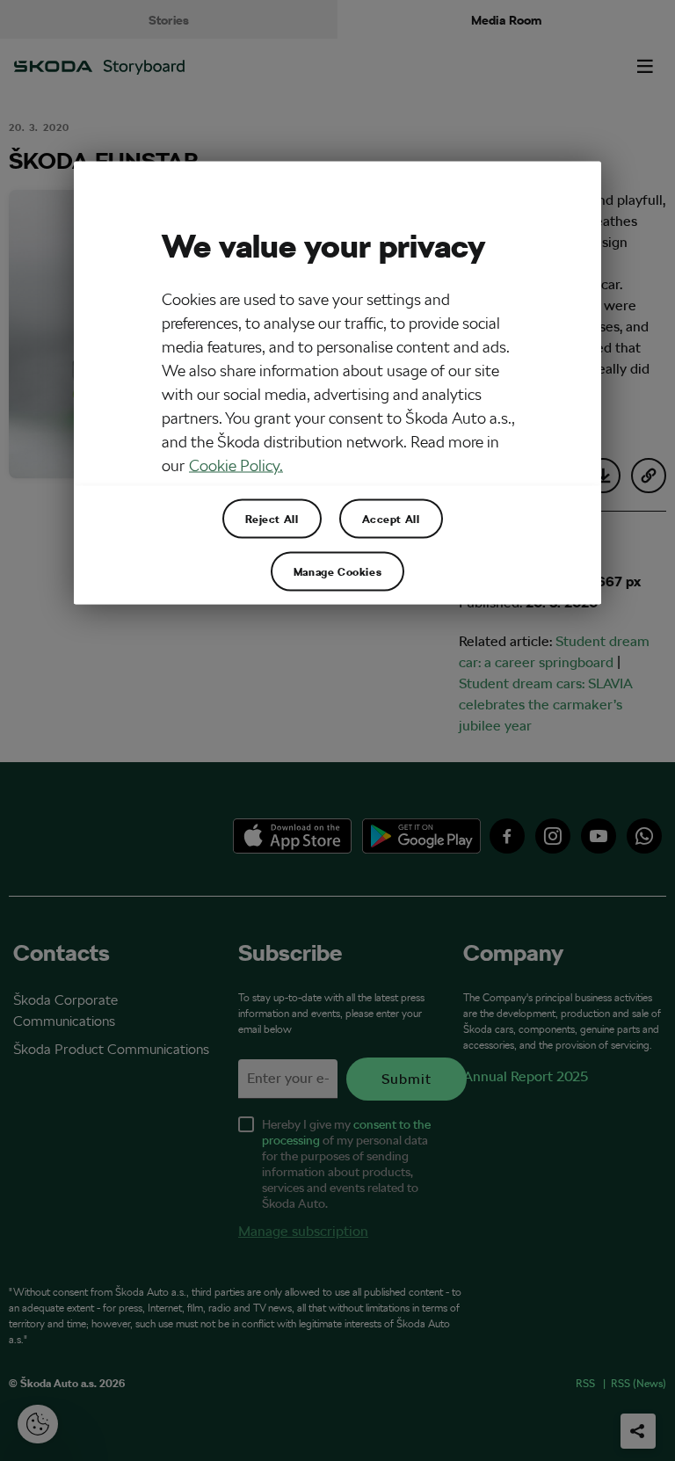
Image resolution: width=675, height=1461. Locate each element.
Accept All (391, 519)
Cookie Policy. (236, 465)
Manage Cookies (337, 571)
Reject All (272, 519)
